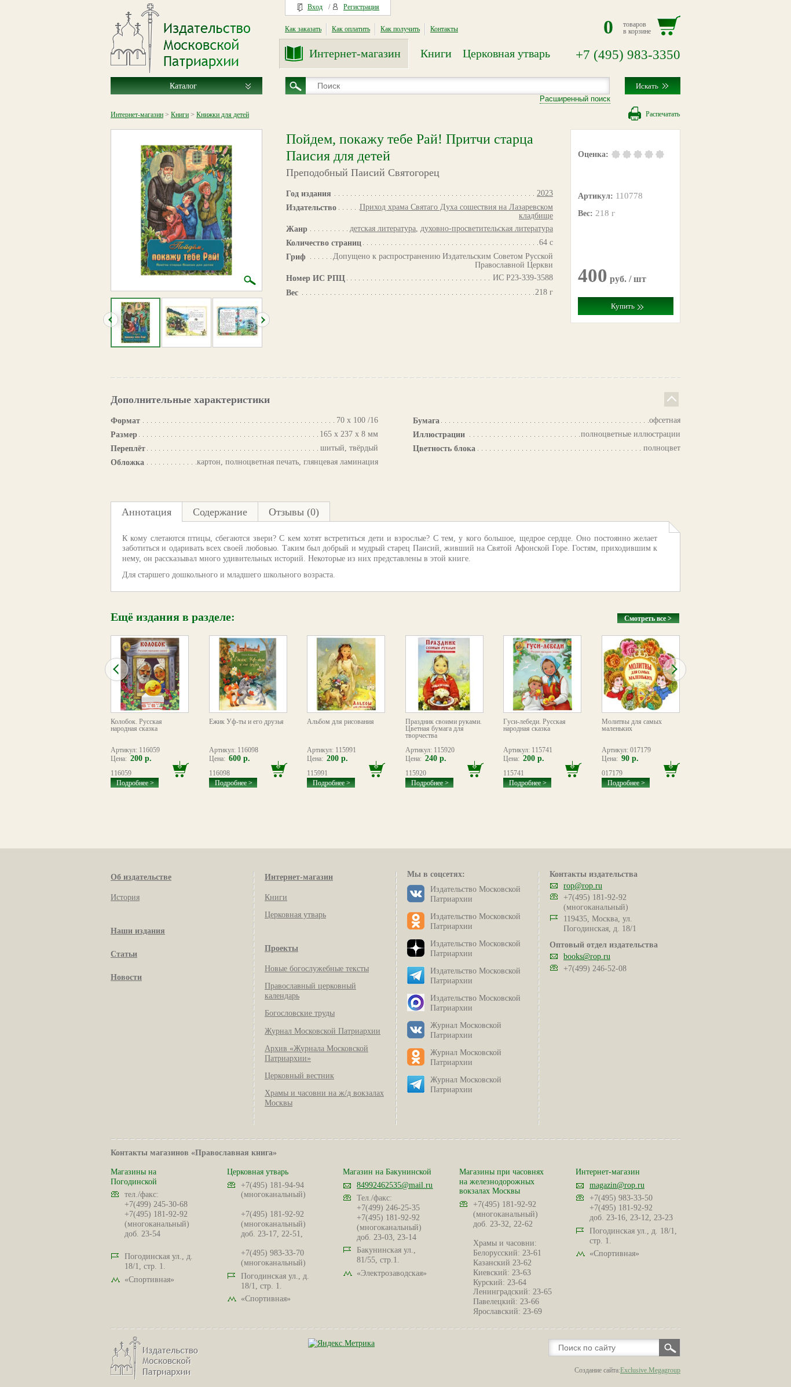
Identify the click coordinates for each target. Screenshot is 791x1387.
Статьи (124, 954)
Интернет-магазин (355, 53)
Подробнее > (135, 783)
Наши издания (138, 931)
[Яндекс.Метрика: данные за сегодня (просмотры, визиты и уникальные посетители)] (341, 1343)
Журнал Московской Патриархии (322, 1031)
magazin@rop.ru (616, 1185)
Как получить (400, 29)
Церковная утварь (506, 53)
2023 (545, 193)
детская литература (383, 228)
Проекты (281, 948)
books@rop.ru (586, 956)
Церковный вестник (299, 1075)
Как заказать (303, 29)
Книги (436, 53)
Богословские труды (300, 1013)
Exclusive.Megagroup (650, 1370)
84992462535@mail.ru (395, 1185)
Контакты (444, 29)
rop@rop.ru (582, 885)
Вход (315, 7)
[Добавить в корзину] (181, 769)
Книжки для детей (222, 115)
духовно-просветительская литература (486, 228)
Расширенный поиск (575, 98)
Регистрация (361, 7)
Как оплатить (351, 29)
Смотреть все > (648, 618)
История (125, 897)
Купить (623, 306)
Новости (126, 977)
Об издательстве (141, 877)
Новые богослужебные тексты (317, 968)
